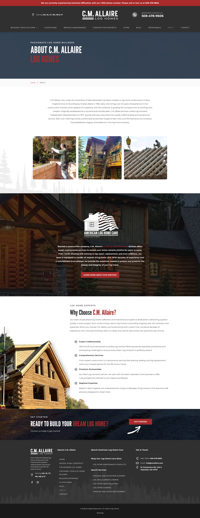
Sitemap (100, 513)
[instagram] (37, 482)
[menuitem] (24, 27)
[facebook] (32, 482)
